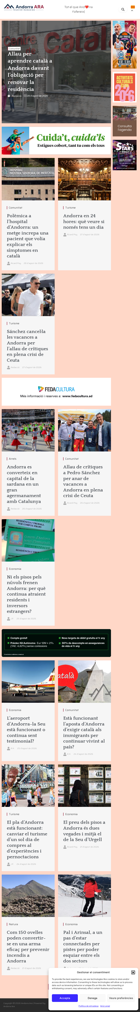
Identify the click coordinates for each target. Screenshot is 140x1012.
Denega (92, 998)
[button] (133, 972)
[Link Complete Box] (28, 214)
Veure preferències (121, 998)
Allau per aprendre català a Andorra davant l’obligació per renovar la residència (30, 71)
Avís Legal (105, 1006)
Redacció (17, 96)
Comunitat (14, 48)
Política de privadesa (89, 1006)
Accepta (65, 998)
